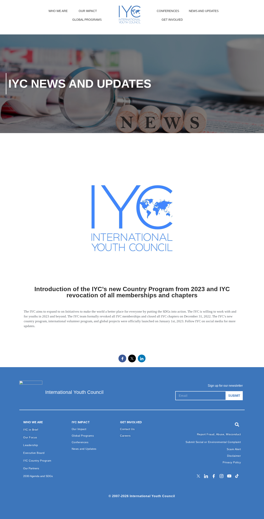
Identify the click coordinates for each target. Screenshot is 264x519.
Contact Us (127, 429)
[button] (237, 424)
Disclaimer (234, 455)
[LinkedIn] (206, 476)
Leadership (30, 445)
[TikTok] (237, 476)
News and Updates (84, 448)
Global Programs (83, 435)
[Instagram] (221, 476)
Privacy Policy (232, 462)
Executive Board (34, 452)
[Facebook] (214, 476)
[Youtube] (229, 476)
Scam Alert (234, 449)
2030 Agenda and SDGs (38, 476)
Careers (125, 435)
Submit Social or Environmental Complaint (213, 442)
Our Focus (30, 437)
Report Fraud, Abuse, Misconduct (219, 434)
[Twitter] (198, 476)
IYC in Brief (30, 429)
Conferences (80, 442)
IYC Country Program (37, 460)
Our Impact (79, 429)
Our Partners (31, 468)
